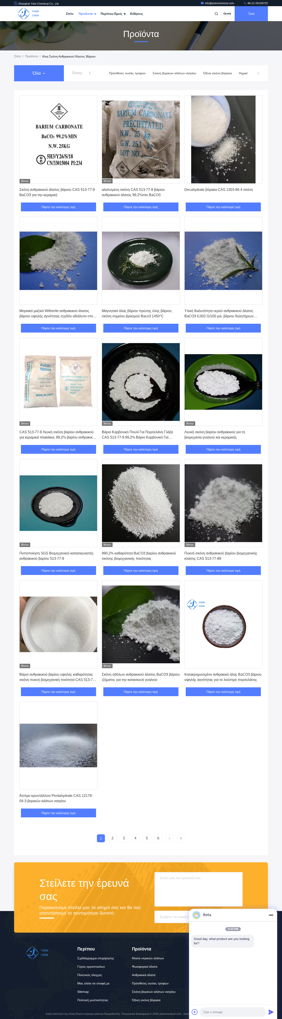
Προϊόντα (86, 13)
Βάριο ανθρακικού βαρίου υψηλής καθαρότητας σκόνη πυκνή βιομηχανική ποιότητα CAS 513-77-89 (57, 680)
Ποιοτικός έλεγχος (89, 975)
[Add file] (195, 1012)
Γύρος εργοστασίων (91, 966)
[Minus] (271, 915)
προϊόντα (31, 56)
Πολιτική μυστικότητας (92, 1000)
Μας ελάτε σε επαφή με (93, 983)
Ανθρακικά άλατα (143, 975)
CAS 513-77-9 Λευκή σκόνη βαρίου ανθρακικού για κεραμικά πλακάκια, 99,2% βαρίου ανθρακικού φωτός (57, 437)
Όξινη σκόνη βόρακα (214, 73)
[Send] (271, 1012)
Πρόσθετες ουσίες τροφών (124, 73)
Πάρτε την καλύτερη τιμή (58, 207)
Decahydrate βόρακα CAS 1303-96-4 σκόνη (218, 190)
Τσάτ (251, 13)
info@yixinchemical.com (220, 3)
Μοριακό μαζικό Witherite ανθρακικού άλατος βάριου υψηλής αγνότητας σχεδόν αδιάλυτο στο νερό (56, 316)
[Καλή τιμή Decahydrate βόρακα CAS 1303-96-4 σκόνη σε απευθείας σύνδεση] (223, 139)
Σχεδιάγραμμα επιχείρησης (95, 958)
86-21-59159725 (257, 3)
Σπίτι (69, 13)
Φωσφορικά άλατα (144, 966)
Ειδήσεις (136, 13)
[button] (90, 73)
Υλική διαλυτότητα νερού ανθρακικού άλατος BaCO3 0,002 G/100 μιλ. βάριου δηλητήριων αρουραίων (219, 316)
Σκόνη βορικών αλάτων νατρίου (171, 73)
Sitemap (83, 991)
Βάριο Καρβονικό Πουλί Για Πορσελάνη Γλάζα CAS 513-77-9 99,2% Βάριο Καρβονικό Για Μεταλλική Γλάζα (137, 437)
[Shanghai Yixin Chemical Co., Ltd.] (28, 13)
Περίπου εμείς (112, 13)
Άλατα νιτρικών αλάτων (148, 958)
